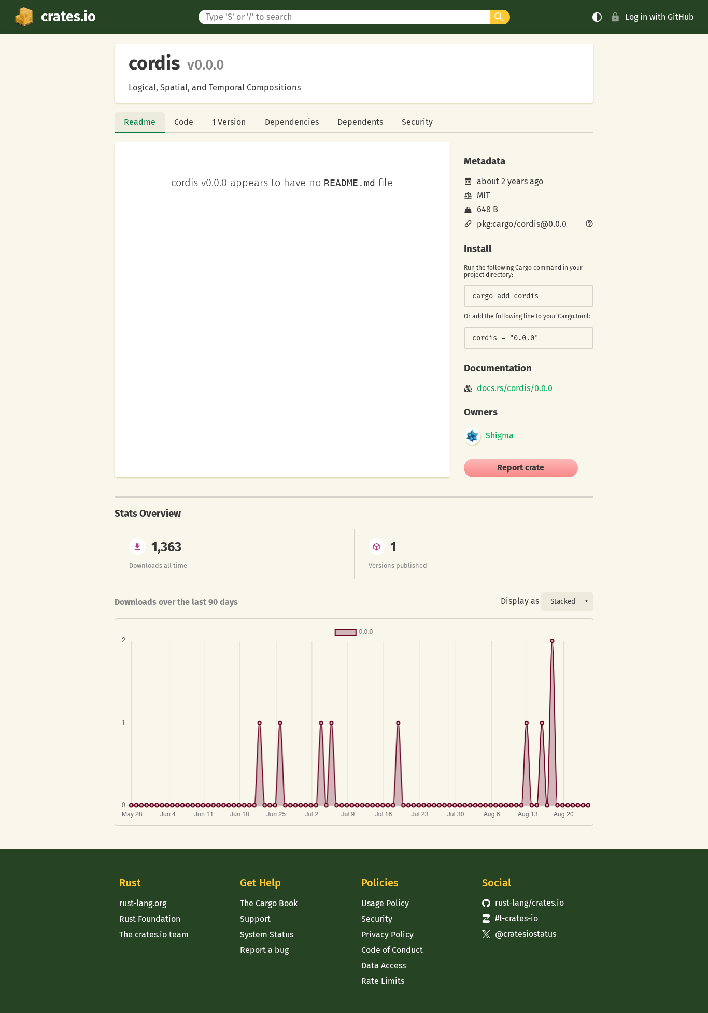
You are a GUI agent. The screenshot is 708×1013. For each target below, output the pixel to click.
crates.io (68, 16)
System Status (266, 934)
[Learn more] (589, 224)
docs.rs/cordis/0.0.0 (515, 388)
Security (417, 122)
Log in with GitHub (659, 17)
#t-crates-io (510, 918)
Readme (139, 122)
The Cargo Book (269, 903)
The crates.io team (154, 934)
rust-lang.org (142, 903)
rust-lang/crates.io (523, 903)
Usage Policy (385, 903)
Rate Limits (382, 981)
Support (255, 919)
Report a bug (264, 950)
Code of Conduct (392, 950)
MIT (483, 195)
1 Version (229, 122)
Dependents (360, 122)
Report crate (520, 468)
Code (183, 122)
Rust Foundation (149, 919)
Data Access (383, 965)
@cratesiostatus (519, 934)
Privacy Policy (387, 934)
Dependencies (292, 122)
